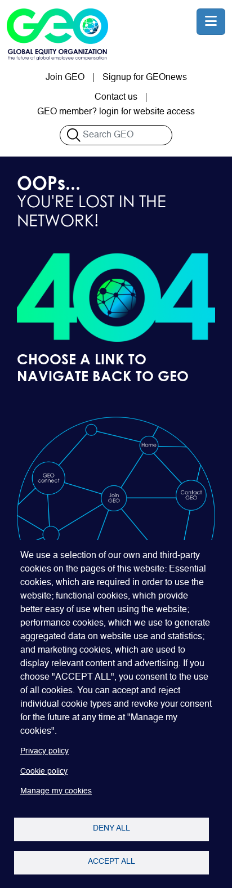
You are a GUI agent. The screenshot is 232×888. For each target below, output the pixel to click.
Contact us (116, 97)
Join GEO (65, 77)
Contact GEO (191, 495)
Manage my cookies (56, 791)
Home (148, 444)
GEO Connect (48, 477)
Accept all (111, 861)
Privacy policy (44, 751)
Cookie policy (44, 771)
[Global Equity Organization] (57, 34)
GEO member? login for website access (116, 112)
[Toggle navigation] (211, 21)
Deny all (111, 828)
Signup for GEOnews (144, 77)
